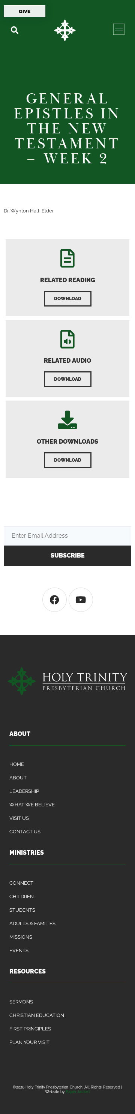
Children (21, 896)
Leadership (24, 791)
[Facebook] (54, 600)
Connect (21, 883)
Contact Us (24, 831)
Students (22, 910)
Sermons (21, 1002)
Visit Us (19, 818)
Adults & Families (32, 923)
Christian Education (36, 1015)
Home (16, 764)
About (18, 778)
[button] (14, 30)
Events (18, 950)
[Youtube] (81, 600)
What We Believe (32, 804)
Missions (20, 937)
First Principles (30, 1029)
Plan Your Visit (29, 1042)
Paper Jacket (78, 1091)
